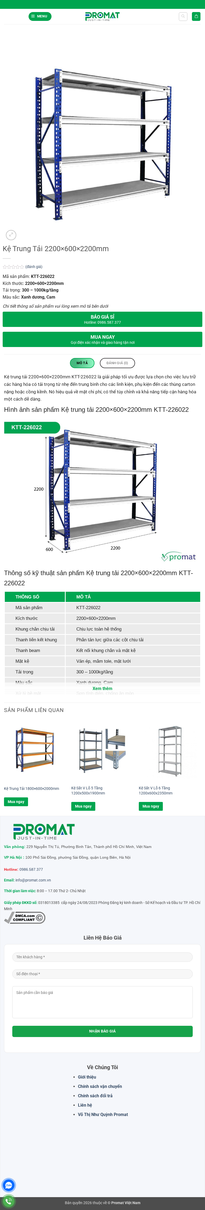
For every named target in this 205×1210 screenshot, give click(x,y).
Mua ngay (16, 802)
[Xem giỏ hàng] (196, 16)
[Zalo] (9, 1185)
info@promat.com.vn (33, 880)
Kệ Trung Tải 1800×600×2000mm (31, 788)
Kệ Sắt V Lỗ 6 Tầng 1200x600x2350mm (155, 791)
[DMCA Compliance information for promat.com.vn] (24, 917)
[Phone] (9, 1201)
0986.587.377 (31, 869)
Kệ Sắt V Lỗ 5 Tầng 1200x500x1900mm (88, 791)
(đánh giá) (33, 267)
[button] (40, 16)
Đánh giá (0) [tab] (117, 363)
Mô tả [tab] (82, 363)
